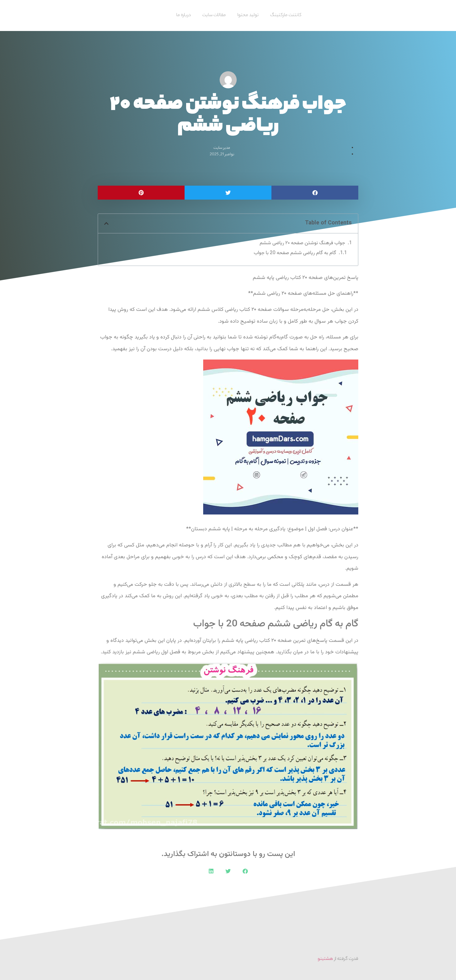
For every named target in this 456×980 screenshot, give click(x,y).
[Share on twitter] (228, 193)
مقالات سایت (214, 15)
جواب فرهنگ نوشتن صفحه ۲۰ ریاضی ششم (302, 243)
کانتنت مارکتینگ (286, 15)
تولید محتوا (248, 15)
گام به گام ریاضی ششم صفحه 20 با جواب (295, 253)
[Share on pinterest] (141, 193)
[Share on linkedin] (211, 871)
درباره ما (183, 15)
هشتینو (325, 959)
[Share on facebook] (314, 193)
